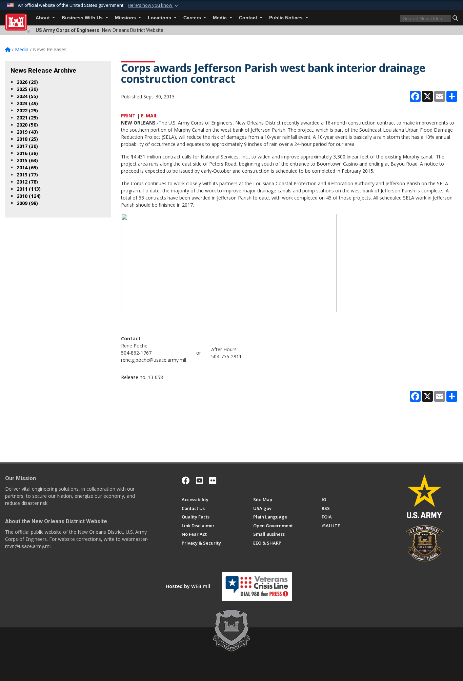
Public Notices (286, 17)
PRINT (128, 115)
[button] (153, 5)
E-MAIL (149, 115)
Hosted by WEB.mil (188, 586)
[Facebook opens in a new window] (186, 480)
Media (220, 17)
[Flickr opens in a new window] (212, 480)
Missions (126, 17)
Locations (160, 17)
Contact (249, 17)
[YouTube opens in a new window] (199, 480)
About (43, 17)
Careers (192, 17)
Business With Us (83, 17)
